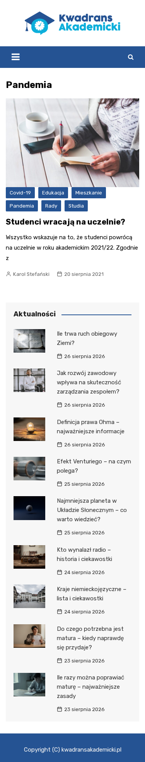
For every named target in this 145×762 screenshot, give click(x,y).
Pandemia (22, 206)
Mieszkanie (88, 193)
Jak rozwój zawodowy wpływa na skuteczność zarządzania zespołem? (89, 382)
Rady (51, 206)
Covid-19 (20, 193)
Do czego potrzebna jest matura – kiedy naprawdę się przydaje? (90, 638)
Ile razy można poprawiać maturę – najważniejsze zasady (90, 686)
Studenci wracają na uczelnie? (65, 221)
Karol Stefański (31, 274)
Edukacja (53, 193)
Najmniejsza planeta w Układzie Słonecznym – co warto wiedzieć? (92, 510)
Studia (76, 206)
